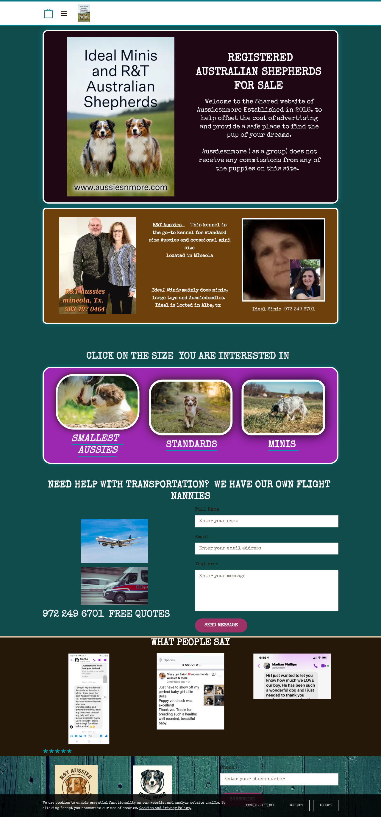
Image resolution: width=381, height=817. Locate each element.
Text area (206, 564)
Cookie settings (260, 805)
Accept (325, 805)
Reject (296, 805)
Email (202, 537)
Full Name (207, 509)
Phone (227, 768)
